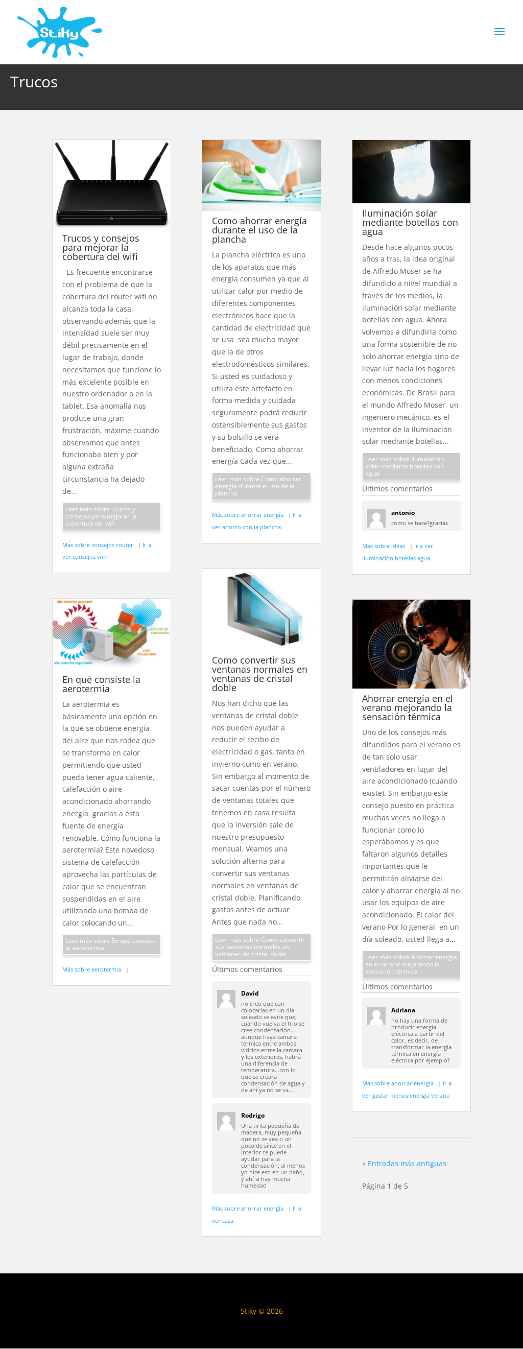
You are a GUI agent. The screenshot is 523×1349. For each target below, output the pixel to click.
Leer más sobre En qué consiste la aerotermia (110, 944)
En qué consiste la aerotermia (101, 684)
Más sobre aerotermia (92, 969)
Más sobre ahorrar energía (248, 514)
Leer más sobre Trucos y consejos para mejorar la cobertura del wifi (100, 516)
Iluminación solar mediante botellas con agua (410, 222)
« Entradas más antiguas (404, 1163)
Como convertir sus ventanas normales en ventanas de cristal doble (259, 674)
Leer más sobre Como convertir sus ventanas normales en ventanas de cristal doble (260, 946)
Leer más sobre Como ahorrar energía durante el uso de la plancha (258, 486)
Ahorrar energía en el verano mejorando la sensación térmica (407, 707)
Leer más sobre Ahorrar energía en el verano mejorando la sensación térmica (411, 964)
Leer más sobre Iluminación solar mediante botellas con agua (404, 466)
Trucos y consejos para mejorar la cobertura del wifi (100, 247)
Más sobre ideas (384, 546)
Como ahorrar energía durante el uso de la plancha (259, 230)
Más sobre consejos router (98, 545)
